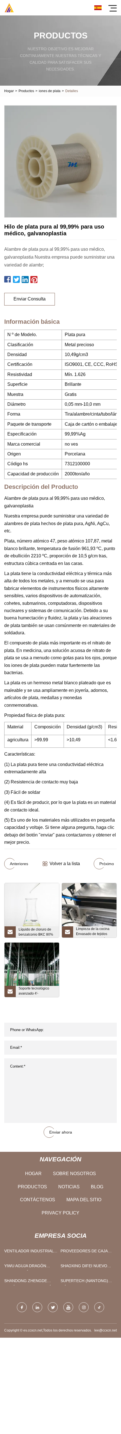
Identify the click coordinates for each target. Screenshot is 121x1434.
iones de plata (49, 91)
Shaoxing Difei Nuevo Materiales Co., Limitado (87, 1267)
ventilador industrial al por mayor (28, 1252)
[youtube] (68, 1307)
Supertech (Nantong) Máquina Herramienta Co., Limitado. (84, 1281)
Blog (97, 1186)
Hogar (9, 91)
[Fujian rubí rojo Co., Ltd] (9, 7)
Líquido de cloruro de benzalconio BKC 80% (36, 931)
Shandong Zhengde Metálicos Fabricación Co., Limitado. (29, 1281)
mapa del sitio (83, 1199)
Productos (26, 91)
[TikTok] (99, 1307)
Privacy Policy (60, 1212)
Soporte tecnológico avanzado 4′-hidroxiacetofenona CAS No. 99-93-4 (37, 991)
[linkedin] (37, 1307)
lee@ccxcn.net (105, 1330)
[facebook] (22, 1307)
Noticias (69, 1186)
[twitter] (53, 1307)
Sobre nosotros (74, 1173)
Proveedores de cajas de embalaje (85, 1252)
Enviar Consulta (30, 299)
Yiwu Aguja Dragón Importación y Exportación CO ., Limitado (25, 1267)
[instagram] (84, 1307)
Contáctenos (37, 1199)
